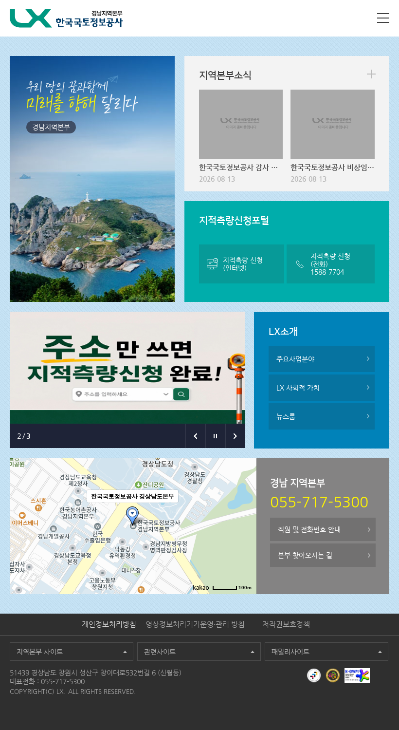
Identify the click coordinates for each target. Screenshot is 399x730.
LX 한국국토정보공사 (66, 18)
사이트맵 (383, 18)
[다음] (235, 436)
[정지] (215, 436)
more (371, 74)
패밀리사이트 (290, 651)
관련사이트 (160, 651)
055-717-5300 (63, 681)
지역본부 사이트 (40, 651)
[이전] (195, 436)
